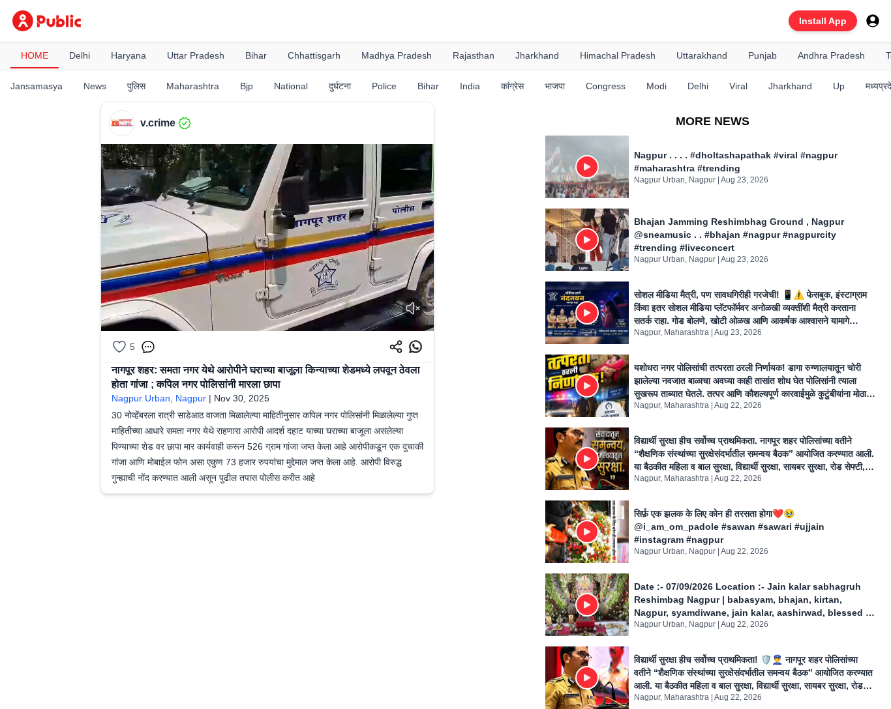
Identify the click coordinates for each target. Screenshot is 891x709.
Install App (823, 21)
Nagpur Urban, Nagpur (159, 398)
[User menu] (873, 21)
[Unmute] (412, 308)
